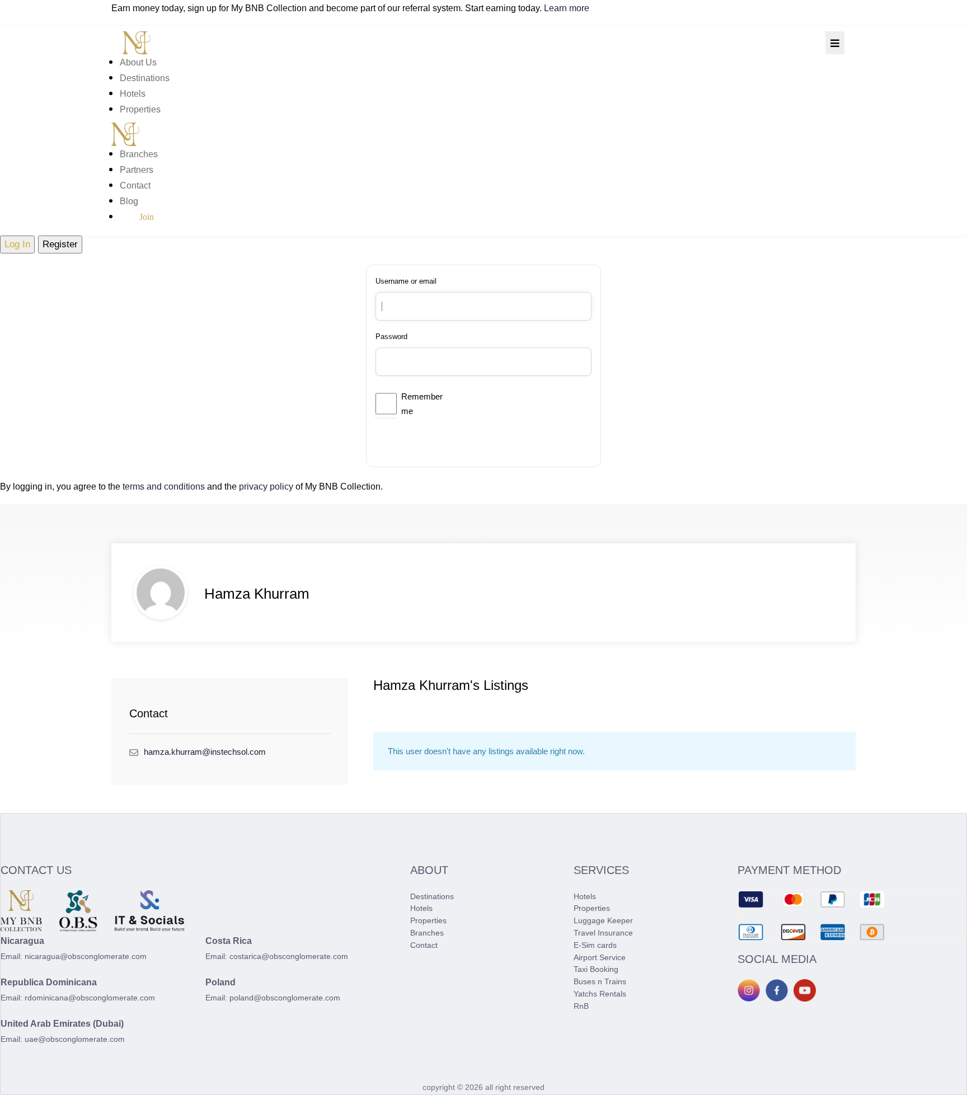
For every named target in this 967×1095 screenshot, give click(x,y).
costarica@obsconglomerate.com (288, 956)
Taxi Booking (596, 969)
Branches (139, 154)
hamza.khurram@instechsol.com (205, 751)
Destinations (145, 78)
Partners (136, 170)
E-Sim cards (595, 945)
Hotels (132, 93)
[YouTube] (805, 990)
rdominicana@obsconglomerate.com (90, 997)
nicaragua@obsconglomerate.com (86, 956)
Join (146, 217)
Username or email (405, 281)
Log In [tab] (17, 244)
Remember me (422, 404)
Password (391, 336)
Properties (140, 109)
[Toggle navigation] (834, 42)
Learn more (566, 8)
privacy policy (266, 486)
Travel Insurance (603, 932)
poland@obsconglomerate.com (284, 997)
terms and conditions (164, 486)
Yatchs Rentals (600, 993)
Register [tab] (60, 244)
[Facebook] (777, 990)
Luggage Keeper (603, 920)
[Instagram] (749, 990)
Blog (129, 201)
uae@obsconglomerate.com (75, 1039)
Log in (417, 440)
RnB (581, 1006)
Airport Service (600, 957)
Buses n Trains (600, 981)
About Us (138, 62)
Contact (135, 185)
